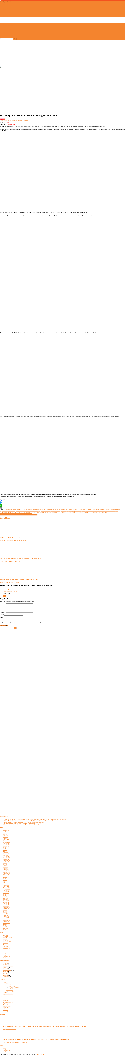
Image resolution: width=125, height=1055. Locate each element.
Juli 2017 (5, 929)
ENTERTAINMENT (8, 8)
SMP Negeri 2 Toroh (81, 512)
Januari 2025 (6, 855)
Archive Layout (9, 990)
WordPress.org (6, 957)
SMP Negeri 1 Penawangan (48, 512)
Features (5, 982)
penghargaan (67, 511)
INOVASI (5, 11)
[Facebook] (62, 501)
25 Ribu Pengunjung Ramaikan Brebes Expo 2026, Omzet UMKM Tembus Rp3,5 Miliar (23, 822)
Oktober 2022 (6, 890)
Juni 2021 (5, 911)
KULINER (5, 13)
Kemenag (5, 511)
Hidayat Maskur (90, 509)
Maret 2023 (5, 884)
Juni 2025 (5, 848)
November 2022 (6, 889)
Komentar (2, 612)
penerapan (56, 511)
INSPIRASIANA (7, 12)
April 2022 (5, 898)
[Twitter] (62, 503)
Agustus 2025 (6, 846)
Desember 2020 (6, 919)
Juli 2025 (5, 847)
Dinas (17, 509)
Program (72, 511)
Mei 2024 (5, 865)
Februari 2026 (6, 838)
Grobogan (84, 509)
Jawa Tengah (103, 509)
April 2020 (5, 928)
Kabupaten (108, 509)
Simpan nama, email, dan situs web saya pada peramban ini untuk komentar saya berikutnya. (23, 622)
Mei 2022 (5, 897)
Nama (2, 614)
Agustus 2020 (6, 924)
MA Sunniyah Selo (49, 511)
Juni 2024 (5, 864)
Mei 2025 (5, 850)
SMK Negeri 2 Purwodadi (11, 512)
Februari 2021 (6, 916)
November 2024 (6, 857)
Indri (95, 509)
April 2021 (5, 913)
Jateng (98, 509)
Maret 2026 (5, 837)
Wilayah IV (106, 512)
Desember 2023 (6, 872)
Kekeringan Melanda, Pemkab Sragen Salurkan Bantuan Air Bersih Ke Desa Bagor (22, 824)
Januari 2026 (6, 839)
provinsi (76, 511)
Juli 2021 (5, 910)
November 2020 (6, 920)
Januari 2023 (6, 886)
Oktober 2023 (6, 874)
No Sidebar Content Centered (15, 988)
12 (4, 509)
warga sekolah (100, 512)
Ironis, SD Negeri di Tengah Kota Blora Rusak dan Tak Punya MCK (20, 558)
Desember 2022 (6, 887)
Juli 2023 (5, 878)
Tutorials (5, 992)
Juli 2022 (5, 894)
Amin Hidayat (13, 509)
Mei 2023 (5, 881)
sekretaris (109, 511)
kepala (25, 511)
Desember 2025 (6, 840)
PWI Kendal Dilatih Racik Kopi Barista (12, 538)
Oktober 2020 (6, 921)
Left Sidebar (11, 984)
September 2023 (6, 876)
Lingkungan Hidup (41, 511)
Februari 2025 (6, 854)
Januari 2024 (6, 870)
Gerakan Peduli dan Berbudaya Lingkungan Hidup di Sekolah (68, 509)
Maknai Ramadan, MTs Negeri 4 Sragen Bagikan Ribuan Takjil (19, 579)
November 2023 (6, 873)
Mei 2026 (5, 834)
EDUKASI (5, 7)
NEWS (4, 5)
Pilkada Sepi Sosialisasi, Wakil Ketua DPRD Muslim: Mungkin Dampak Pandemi (18, 514)
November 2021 (6, 904)
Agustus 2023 (6, 877)
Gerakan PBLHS (50, 509)
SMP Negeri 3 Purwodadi (91, 512)
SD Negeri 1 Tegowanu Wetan (85, 511)
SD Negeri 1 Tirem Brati (97, 511)
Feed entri (5, 955)
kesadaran (29, 511)
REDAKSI (5, 33)
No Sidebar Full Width (14, 987)
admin (21, 120)
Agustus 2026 (6, 830)
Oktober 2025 (6, 843)
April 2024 (5, 867)
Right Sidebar (12, 986)
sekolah (105, 511)
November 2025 (6, 842)
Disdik (44, 509)
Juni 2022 (5, 895)
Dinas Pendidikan (23, 509)
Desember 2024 (6, 856)
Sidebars (8, 983)
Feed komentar (6, 956)
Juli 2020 (5, 925)
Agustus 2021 (6, 908)
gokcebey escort (9, 589)
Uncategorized (6, 948)
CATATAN (5, 16)
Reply (4, 596)
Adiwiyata (7, 509)
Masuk (4, 954)
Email (2, 617)
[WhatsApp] (62, 505)
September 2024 (6, 860)
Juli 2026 (5, 831)
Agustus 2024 (6, 861)
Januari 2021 (6, 917)
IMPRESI (5, 9)
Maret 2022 (5, 899)
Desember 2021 (6, 903)
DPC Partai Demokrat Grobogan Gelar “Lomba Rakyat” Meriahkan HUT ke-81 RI (22, 823)
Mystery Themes (40, 1054)
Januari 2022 (6, 902)
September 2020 (6, 923)
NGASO (5, 14)
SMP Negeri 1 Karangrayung (23, 512)
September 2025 (6, 844)
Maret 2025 (5, 852)
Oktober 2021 (6, 906)
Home (4, 4)
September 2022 (6, 891)
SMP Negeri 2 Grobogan (60, 512)
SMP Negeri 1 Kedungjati (36, 512)
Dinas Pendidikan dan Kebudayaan (35, 509)
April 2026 (5, 835)
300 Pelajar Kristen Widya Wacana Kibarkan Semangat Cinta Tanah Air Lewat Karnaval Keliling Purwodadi (28, 820)
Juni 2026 (5, 833)
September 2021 (6, 907)
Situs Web (2, 620)
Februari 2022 (6, 900)
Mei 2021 (5, 912)
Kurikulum (34, 511)
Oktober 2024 (6, 859)
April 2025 (5, 851)
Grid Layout (11, 991)
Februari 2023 (6, 885)
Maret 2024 (5, 868)
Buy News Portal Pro (8, 994)
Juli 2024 (5, 863)
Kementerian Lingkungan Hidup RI (16, 511)
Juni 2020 (5, 927)
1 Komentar (26, 120)
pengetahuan (62, 511)
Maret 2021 (5, 915)
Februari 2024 (6, 869)
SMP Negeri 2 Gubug (71, 512)
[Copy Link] (62, 508)
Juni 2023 (5, 880)
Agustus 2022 (6, 893)
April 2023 (5, 882)
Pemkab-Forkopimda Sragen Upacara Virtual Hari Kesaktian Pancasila (16, 513)
